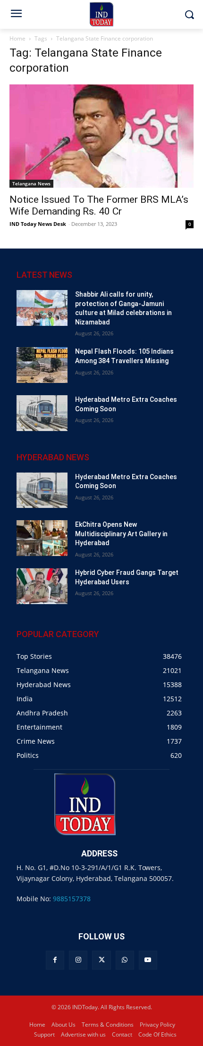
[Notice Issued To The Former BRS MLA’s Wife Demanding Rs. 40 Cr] (101, 136)
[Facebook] (55, 960)
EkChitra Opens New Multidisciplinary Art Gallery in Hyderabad (121, 534)
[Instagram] (78, 960)
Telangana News (31, 183)
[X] (101, 960)
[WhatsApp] (125, 960)
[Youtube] (148, 960)
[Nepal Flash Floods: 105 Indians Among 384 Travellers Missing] (42, 365)
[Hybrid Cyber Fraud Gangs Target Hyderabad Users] (42, 586)
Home (17, 38)
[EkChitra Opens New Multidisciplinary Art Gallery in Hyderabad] (42, 538)
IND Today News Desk (37, 223)
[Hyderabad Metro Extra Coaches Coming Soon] (42, 413)
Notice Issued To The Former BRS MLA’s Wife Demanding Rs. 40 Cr (98, 205)
